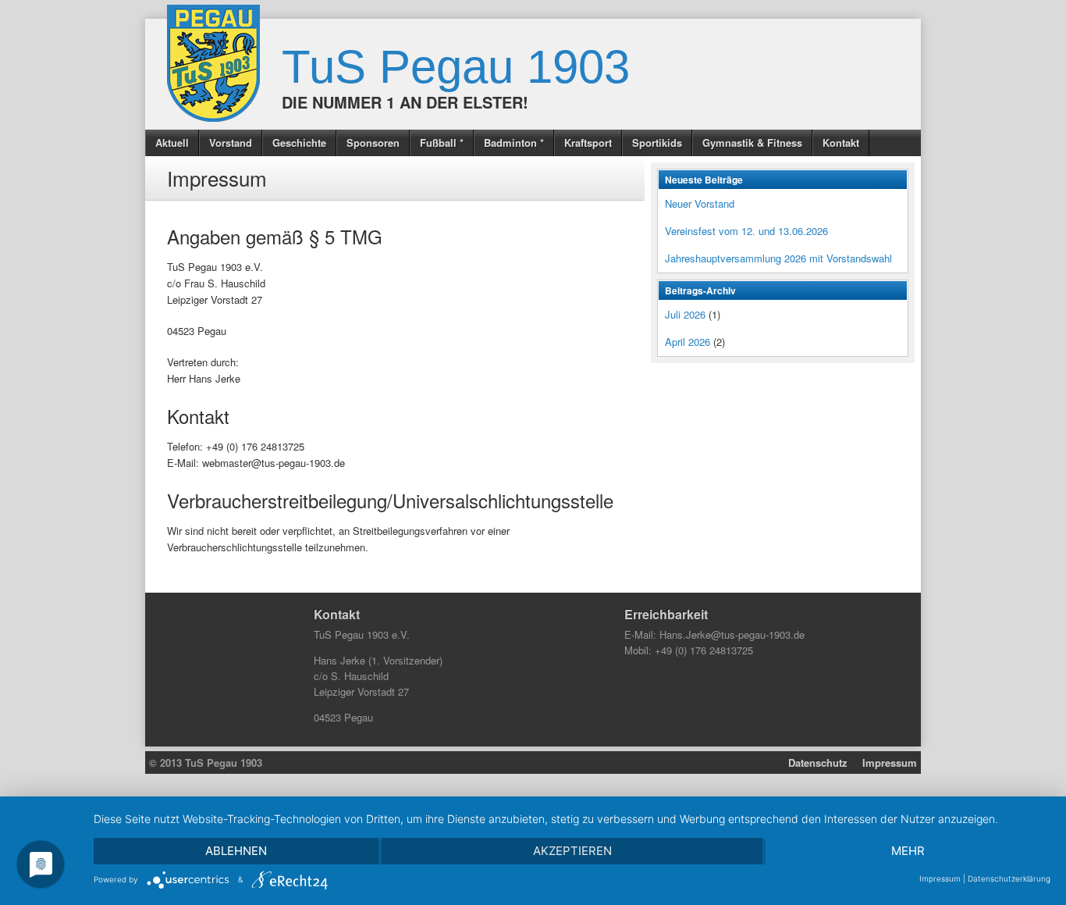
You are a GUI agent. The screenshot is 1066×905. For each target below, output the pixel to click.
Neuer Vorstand (699, 203)
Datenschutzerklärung (1009, 878)
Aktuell (172, 142)
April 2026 (687, 341)
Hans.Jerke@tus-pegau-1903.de (732, 634)
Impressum (889, 762)
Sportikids (657, 142)
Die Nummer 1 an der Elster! (405, 102)
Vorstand (230, 142)
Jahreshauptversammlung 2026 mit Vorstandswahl (778, 258)
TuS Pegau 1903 (456, 67)
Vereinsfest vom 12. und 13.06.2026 (746, 230)
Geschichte (299, 142)
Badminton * (514, 142)
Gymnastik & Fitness (752, 142)
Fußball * (442, 142)
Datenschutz (817, 762)
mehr (908, 850)
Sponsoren (373, 142)
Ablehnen (236, 850)
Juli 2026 (685, 314)
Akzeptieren (572, 850)
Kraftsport (588, 142)
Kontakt (841, 142)
